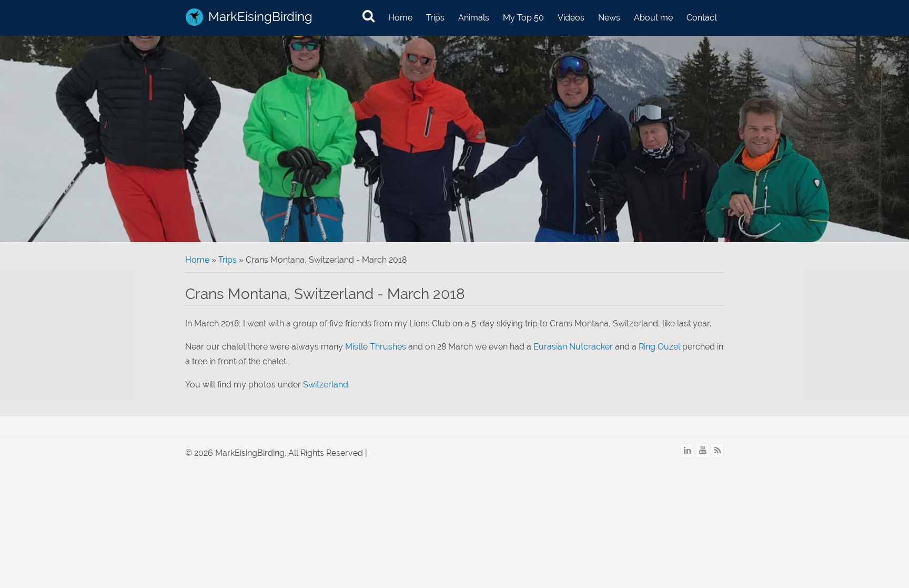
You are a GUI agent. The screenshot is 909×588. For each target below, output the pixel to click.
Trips (435, 18)
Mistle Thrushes (375, 347)
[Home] (194, 17)
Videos (571, 18)
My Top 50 (523, 18)
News (609, 18)
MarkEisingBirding (260, 16)
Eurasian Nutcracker (573, 347)
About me (653, 18)
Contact (701, 18)
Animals (473, 18)
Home (400, 18)
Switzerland (325, 385)
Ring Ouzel (659, 347)
